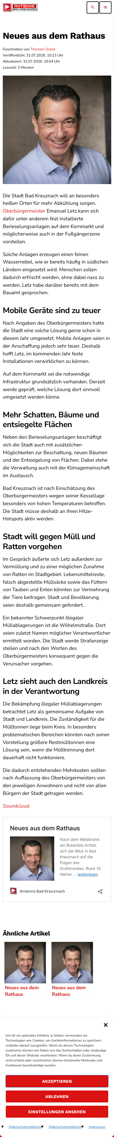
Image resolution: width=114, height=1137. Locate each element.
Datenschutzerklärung (25, 1127)
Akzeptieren (57, 1081)
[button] (105, 1025)
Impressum (97, 1127)
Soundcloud (16, 806)
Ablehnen (57, 1096)
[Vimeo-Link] (20, 7)
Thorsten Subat (42, 49)
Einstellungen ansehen (57, 1111)
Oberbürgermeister (24, 211)
